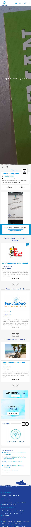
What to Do (17, 513)
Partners (5, 526)
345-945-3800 (8, 314)
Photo (4, 523)
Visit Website (7, 268)
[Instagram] (16, 170)
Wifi (28, 245)
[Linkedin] (19, 170)
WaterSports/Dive (9, 176)
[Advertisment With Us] (15, 394)
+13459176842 (9, 187)
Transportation (7, 502)
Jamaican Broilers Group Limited (15, 263)
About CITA (11, 521)
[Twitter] (14, 170)
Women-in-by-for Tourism (11, 470)
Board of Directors (23, 521)
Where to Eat (20, 510)
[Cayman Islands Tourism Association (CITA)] (4, 3)
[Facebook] (11, 170)
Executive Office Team (15, 523)
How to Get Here (7, 510)
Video (4, 521)
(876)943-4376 (8, 266)
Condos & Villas (14, 495)
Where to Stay (6, 513)
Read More (15, 278)
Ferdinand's (7, 312)
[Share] (7, 167)
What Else (5, 515)
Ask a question (16, 230)
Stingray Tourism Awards (18, 526)
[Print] (3, 167)
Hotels (4, 495)
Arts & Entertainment (9, 504)
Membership (21, 3)
